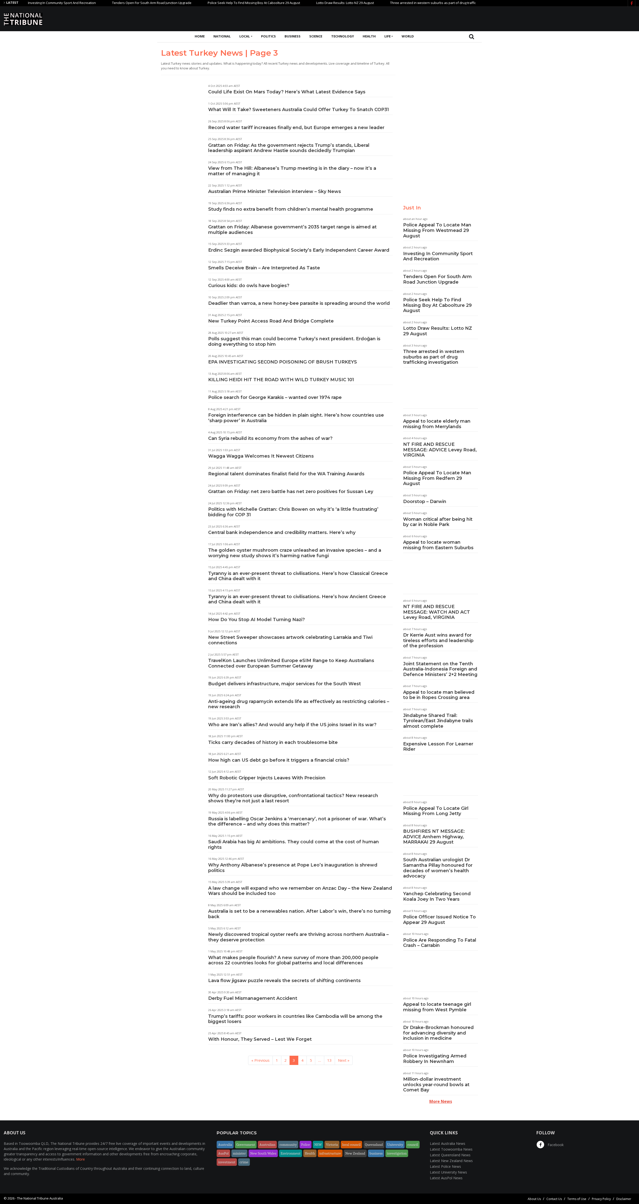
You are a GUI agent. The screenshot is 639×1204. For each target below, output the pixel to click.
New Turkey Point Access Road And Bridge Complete (271, 321)
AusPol (223, 1153)
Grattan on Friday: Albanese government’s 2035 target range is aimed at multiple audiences (292, 229)
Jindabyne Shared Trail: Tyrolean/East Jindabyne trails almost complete (438, 721)
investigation (397, 1153)
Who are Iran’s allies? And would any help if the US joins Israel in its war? (292, 724)
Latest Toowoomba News (451, 1149)
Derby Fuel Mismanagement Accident (252, 998)
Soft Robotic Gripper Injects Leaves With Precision (266, 778)
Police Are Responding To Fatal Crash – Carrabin (439, 942)
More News (440, 1101)
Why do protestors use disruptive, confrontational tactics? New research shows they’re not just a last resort (293, 798)
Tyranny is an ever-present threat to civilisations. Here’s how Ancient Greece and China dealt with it (297, 599)
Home (200, 36)
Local (244, 36)
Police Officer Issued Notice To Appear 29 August (439, 919)
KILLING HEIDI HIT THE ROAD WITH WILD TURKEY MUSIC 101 (281, 379)
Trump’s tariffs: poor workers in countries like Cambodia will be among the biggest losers (295, 1019)
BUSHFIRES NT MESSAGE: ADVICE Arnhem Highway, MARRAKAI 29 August (434, 837)
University (395, 1144)
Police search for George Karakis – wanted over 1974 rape (275, 397)
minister (239, 1153)
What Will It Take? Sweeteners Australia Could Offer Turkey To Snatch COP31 (298, 109)
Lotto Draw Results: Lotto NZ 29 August (317, 2)
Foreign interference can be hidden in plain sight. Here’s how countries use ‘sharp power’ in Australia (296, 417)
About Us (534, 1199)
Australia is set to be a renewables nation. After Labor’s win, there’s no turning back (299, 913)
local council (351, 1144)
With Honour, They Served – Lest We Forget (260, 1039)
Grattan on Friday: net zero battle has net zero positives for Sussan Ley (290, 491)
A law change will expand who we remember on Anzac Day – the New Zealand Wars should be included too (300, 890)
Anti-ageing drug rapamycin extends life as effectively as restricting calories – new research (298, 704)
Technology (342, 36)
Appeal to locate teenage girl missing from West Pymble (437, 1007)
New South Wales (263, 1153)
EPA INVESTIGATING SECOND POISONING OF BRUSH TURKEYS (282, 362)
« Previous (260, 1060)
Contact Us (554, 1199)
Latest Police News (445, 1166)
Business (293, 36)
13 (329, 1060)
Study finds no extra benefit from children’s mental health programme (290, 209)
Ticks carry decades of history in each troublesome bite (273, 742)
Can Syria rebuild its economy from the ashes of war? (270, 438)
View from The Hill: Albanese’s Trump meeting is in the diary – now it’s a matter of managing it (292, 171)
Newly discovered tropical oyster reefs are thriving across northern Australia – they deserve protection (298, 937)
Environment (291, 1153)
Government (245, 1144)
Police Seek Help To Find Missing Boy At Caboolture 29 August (226, 2)
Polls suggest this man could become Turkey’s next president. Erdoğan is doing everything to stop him (294, 341)
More (80, 1159)
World (408, 36)
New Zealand (355, 1153)
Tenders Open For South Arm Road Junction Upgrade (124, 2)
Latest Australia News (447, 1143)
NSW (318, 1144)
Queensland (374, 1144)
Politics (268, 36)
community (288, 1144)
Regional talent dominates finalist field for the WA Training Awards (286, 474)
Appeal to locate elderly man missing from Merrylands (437, 423)
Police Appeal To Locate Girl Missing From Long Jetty (436, 811)
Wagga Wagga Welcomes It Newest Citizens (261, 456)
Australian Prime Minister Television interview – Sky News (274, 191)
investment (226, 1162)
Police (305, 1144)
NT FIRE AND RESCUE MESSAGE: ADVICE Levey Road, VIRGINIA (440, 450)
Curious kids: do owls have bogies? (248, 285)
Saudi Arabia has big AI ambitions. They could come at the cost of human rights (293, 844)
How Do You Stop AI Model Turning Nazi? (256, 619)
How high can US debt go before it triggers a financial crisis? (278, 760)
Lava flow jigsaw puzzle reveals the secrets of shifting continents (284, 980)
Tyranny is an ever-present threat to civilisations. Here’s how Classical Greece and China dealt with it (298, 576)
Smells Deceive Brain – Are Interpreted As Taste (264, 268)
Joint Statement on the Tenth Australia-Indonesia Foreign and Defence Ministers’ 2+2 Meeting (440, 669)
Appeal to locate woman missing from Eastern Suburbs (438, 544)
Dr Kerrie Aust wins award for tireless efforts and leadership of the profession (438, 640)
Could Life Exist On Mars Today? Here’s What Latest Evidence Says (286, 92)
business (376, 1153)
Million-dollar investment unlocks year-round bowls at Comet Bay (436, 1084)
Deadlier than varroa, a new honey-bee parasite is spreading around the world (299, 303)
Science (315, 36)
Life (387, 36)
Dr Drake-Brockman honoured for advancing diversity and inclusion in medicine (438, 1033)
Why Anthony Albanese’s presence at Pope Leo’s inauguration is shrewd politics (292, 867)
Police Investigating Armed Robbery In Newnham (435, 1058)
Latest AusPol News (446, 1178)
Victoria (332, 1144)
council (412, 1144)
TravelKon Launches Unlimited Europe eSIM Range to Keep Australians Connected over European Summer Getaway (291, 663)
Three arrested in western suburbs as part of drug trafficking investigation (419, 2)
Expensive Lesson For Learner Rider (438, 746)
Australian (267, 1144)
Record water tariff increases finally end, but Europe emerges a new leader (296, 127)
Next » (343, 1060)
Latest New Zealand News (451, 1160)
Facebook (555, 1144)
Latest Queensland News (450, 1155)
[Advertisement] (544, 18)
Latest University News (448, 1172)
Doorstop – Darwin (424, 501)
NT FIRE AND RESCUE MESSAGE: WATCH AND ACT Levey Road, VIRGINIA (436, 612)
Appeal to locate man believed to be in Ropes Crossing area (439, 694)
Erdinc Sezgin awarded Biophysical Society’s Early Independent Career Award (298, 250)
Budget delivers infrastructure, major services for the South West (284, 684)
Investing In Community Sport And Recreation (34, 2)
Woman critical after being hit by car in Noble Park (438, 521)
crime (244, 1162)
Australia (225, 1144)
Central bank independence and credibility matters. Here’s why (281, 532)
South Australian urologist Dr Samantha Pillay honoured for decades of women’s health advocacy (438, 868)
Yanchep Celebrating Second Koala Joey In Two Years (437, 896)
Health (369, 36)
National (222, 36)
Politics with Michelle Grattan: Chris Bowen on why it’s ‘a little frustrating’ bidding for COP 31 (293, 512)
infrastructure (330, 1153)
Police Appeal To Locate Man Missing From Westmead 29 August (437, 230)
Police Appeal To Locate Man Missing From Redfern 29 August (437, 478)
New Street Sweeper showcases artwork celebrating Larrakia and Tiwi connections (290, 640)
